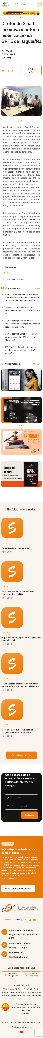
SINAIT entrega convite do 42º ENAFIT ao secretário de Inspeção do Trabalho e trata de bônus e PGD (23, 324)
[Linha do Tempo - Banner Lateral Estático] (21, 474)
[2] (22, 17)
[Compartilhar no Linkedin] (7, 70)
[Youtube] (34, 920)
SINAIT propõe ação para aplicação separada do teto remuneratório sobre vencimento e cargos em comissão (22, 297)
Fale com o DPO (16, 952)
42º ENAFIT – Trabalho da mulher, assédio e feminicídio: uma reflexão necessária (20, 350)
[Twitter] (30, 920)
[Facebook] (21, 920)
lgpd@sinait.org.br (18, 957)
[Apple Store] (31, 974)
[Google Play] (11, 974)
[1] (20, 17)
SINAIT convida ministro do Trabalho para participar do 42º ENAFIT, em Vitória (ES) (21, 337)
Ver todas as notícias (21, 755)
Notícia (5, 272)
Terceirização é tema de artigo (16, 548)
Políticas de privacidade (21, 1027)
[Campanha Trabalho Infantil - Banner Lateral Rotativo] (21, 410)
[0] (21, 120)
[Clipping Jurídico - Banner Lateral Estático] (21, 442)
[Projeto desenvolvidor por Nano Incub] (21, 1032)
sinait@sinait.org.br (18, 947)
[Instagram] (25, 920)
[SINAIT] (5, 4)
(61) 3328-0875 (17, 934)
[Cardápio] (39, 4)
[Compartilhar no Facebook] (2, 70)
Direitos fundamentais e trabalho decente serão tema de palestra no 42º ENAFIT (22, 310)
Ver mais (37, 288)
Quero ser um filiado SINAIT (18, 888)
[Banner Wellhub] (21, 13)
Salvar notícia (32, 70)
